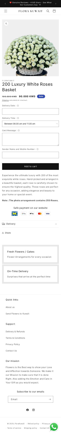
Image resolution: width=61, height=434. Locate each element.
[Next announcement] (56, 4)
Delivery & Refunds (15, 331)
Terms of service (14, 428)
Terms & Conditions (15, 338)
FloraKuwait (20, 424)
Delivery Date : (9, 105)
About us (10, 307)
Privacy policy (48, 424)
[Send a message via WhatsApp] (54, 427)
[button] (6, 11)
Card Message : (9, 130)
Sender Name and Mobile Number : (19, 149)
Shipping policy (30, 428)
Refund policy (33, 424)
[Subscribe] (50, 399)
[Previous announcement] (5, 4)
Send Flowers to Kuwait (17, 313)
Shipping (5, 100)
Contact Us (11, 350)
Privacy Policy (13, 344)
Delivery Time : (9, 118)
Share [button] (8, 233)
